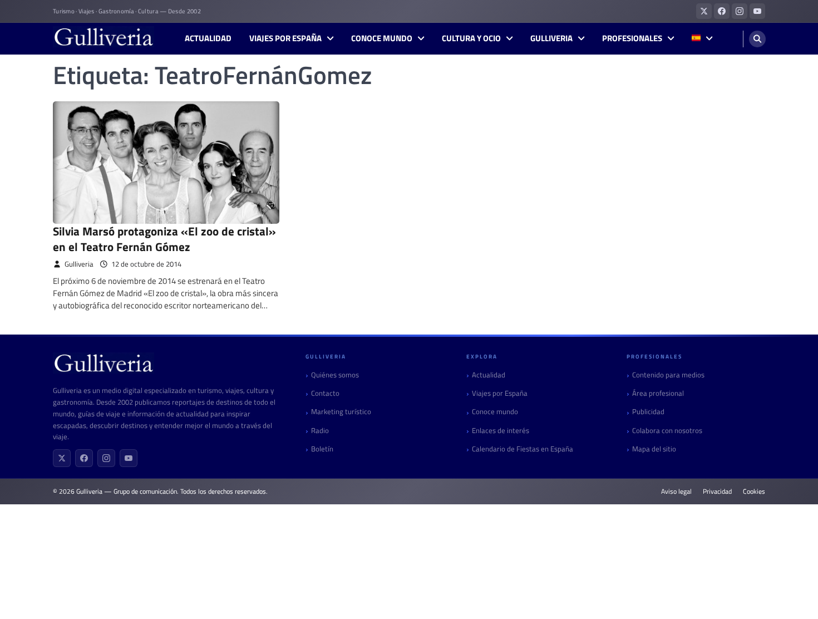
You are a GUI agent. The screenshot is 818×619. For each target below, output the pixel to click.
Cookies (754, 492)
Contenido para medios (668, 375)
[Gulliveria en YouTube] (757, 11)
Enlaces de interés (500, 430)
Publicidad (648, 411)
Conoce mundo (381, 38)
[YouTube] (128, 458)
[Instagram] (106, 458)
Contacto (325, 393)
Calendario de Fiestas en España (522, 449)
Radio (320, 430)
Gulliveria (551, 38)
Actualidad (208, 38)
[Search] (757, 39)
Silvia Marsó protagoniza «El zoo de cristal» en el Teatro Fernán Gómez (164, 238)
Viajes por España (285, 38)
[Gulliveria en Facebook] (722, 11)
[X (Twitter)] (62, 458)
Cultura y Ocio (471, 38)
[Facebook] (84, 458)
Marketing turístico (341, 411)
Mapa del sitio (654, 449)
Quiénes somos (335, 375)
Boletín (322, 449)
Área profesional (658, 393)
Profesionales (632, 38)
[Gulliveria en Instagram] (739, 11)
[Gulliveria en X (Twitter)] (704, 11)
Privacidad (717, 492)
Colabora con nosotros (667, 430)
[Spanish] (702, 38)
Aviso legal (676, 492)
